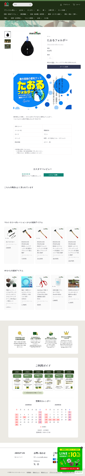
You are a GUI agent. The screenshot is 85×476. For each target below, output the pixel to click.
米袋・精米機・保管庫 (37, 14)
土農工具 (51, 10)
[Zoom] (27, 45)
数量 (48, 54)
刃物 (5, 18)
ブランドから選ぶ (9, 10)
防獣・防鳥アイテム (10, 14)
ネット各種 (61, 10)
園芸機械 (23, 14)
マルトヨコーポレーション (55, 44)
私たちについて (18, 457)
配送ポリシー (44, 472)
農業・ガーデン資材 (54, 14)
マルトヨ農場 (29, 18)
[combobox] (23, 4)
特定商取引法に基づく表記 (69, 472)
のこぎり (30, 10)
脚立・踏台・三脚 (70, 14)
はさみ (21, 10)
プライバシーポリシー (55, 472)
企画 (38, 18)
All (5, 271)
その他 (46, 18)
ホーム (48, 36)
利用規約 (29, 472)
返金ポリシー (36, 472)
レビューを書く (53, 175)
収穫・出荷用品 (16, 18)
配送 (53, 62)
